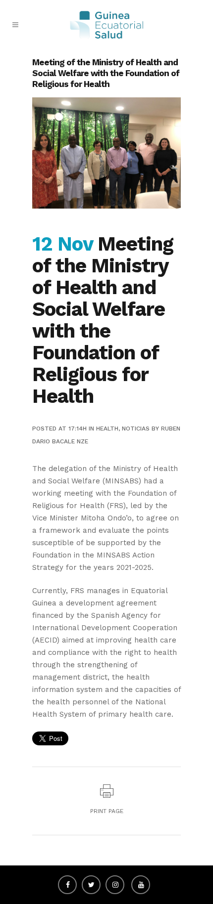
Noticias (136, 428)
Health (107, 428)
